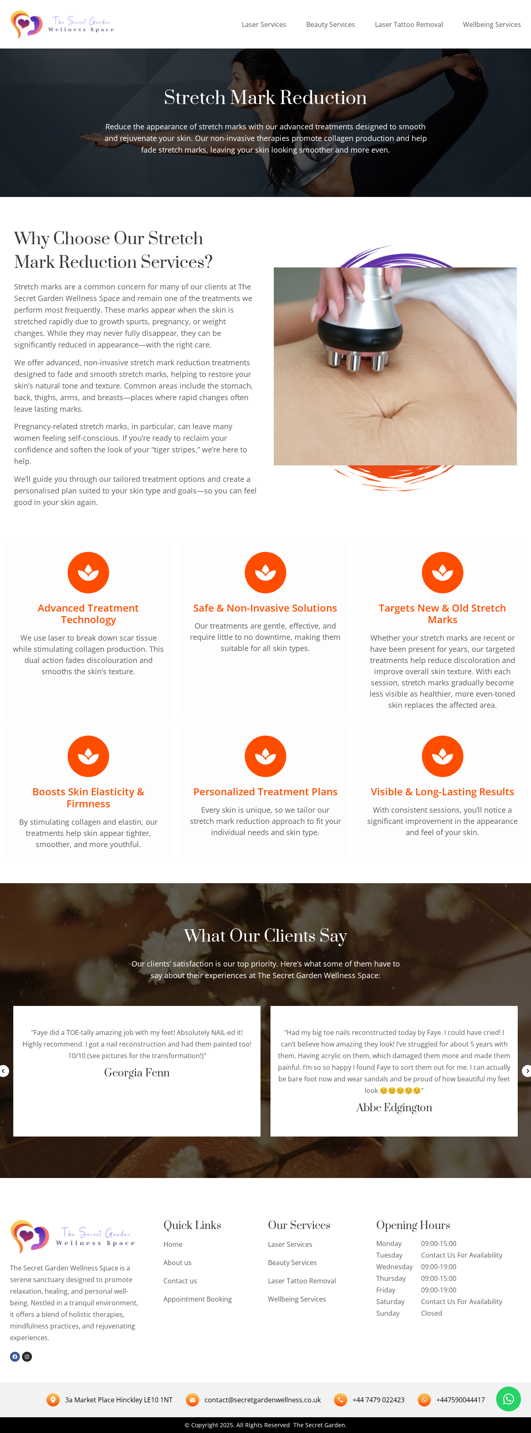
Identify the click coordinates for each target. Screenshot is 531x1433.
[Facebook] (15, 1357)
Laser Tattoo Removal (409, 24)
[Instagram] (27, 1357)
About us (177, 1262)
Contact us (180, 1280)
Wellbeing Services (492, 24)
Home (173, 1244)
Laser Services (264, 24)
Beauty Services (330, 24)
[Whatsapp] (508, 1399)
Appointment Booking (197, 1299)
